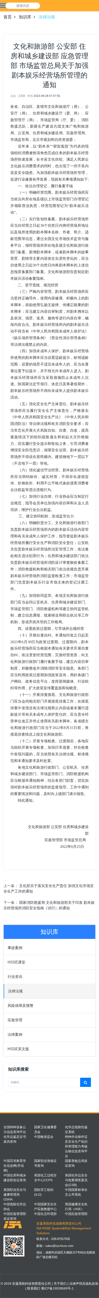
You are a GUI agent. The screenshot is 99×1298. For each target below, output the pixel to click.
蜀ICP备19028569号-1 (57, 1288)
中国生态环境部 (45, 1214)
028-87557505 (60, 1239)
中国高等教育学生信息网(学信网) (14, 1165)
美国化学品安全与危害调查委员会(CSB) (76, 1180)
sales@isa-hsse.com (59, 1246)
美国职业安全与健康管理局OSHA (14, 1194)
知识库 (25, 17)
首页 (7, 17)
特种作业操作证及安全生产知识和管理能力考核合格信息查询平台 (76, 1146)
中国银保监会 (43, 1137)
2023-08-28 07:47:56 (47, 96)
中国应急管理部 (76, 1214)
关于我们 (60, 1283)
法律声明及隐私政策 (83, 1283)
